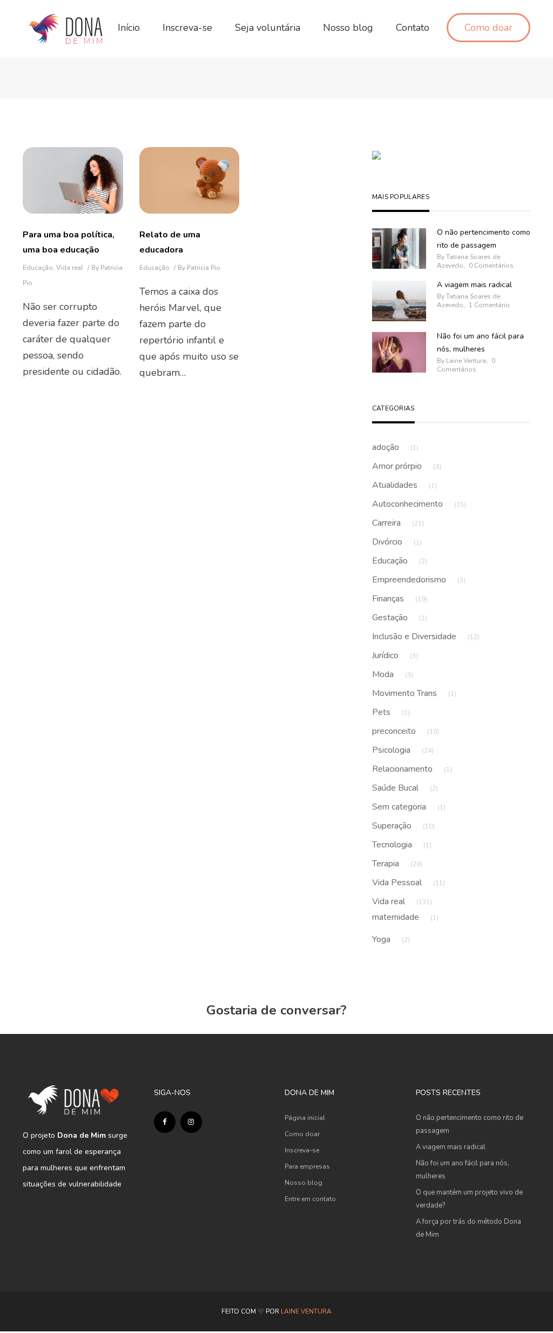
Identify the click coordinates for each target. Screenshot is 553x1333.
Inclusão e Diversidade (426, 636)
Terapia (397, 864)
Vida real (69, 267)
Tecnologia (401, 845)
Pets (391, 712)
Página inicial (305, 1117)
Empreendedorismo (419, 580)
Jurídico (395, 655)
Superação (403, 826)
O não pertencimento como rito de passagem (483, 238)
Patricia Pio (203, 267)
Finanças (399, 599)
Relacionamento (412, 769)
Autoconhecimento (419, 504)
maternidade (405, 917)
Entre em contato (310, 1199)
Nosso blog (303, 1182)
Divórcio (397, 542)
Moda (392, 674)
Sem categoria (409, 807)
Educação (38, 267)
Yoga (391, 939)
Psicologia (403, 750)
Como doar (302, 1134)
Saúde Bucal (405, 788)
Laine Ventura (466, 360)
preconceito (405, 731)
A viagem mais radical (474, 285)
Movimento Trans (414, 693)
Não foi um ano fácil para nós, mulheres (480, 342)
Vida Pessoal (408, 882)
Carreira (398, 523)
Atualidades (404, 485)
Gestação (399, 618)
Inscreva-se (302, 1150)
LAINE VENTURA (306, 1311)
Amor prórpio (406, 466)
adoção (395, 447)
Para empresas (307, 1166)
